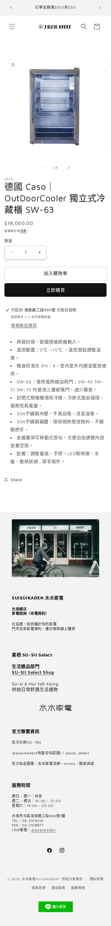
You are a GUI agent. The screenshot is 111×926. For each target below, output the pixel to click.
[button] (11, 26)
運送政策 (58, 888)
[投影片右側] (68, 167)
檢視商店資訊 (24, 325)
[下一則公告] (100, 7)
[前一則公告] (10, 7)
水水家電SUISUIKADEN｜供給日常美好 (52, 878)
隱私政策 (97, 879)
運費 (23, 231)
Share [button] (16, 479)
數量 (8, 240)
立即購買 (55, 290)
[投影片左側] (42, 167)
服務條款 (78, 888)
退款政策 (39, 888)
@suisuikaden (43, 830)
